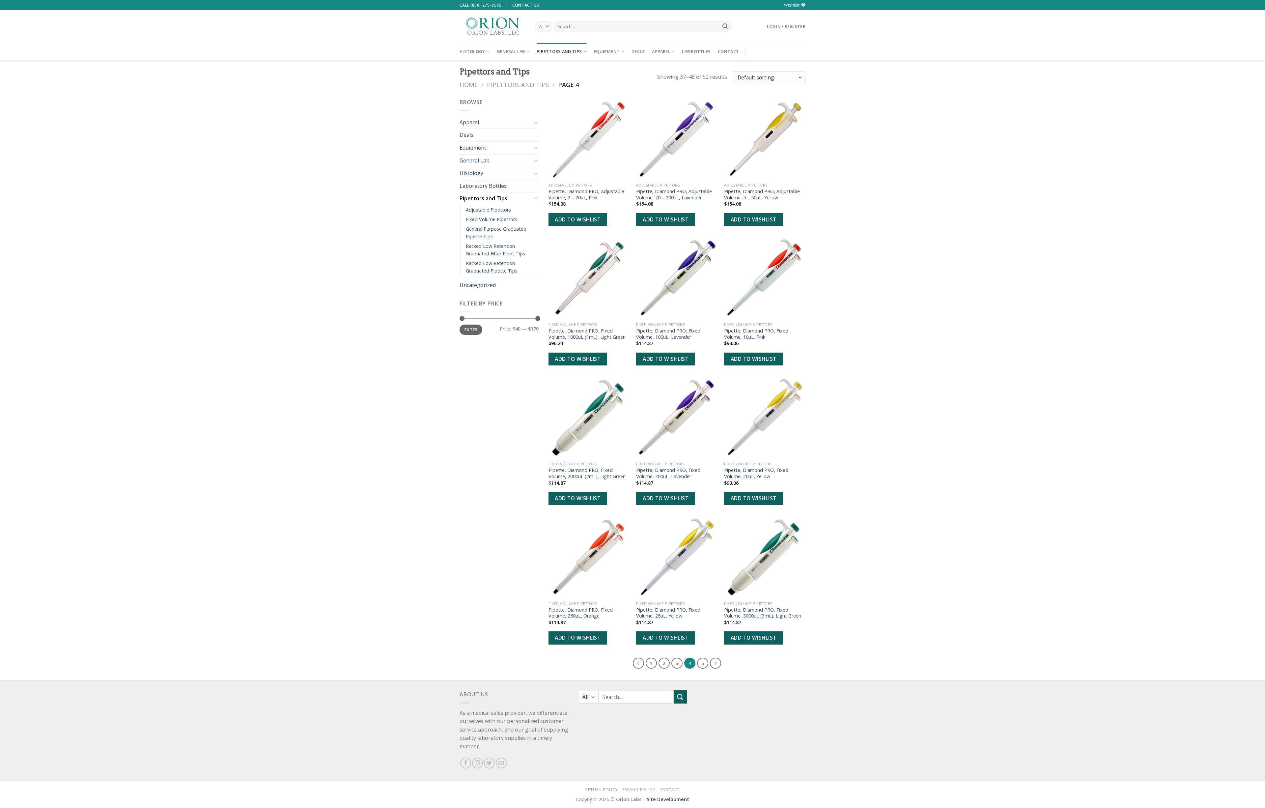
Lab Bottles (696, 51)
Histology (472, 51)
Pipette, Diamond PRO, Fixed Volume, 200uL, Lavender (668, 473)
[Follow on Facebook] (465, 763)
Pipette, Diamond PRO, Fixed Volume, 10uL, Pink (756, 334)
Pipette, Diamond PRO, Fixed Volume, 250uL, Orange (580, 613)
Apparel (661, 51)
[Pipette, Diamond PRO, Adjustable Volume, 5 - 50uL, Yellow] (764, 139)
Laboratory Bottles (483, 185)
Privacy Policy (638, 790)
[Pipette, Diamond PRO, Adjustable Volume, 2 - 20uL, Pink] (589, 139)
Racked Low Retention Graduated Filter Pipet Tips (495, 250)
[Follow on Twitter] (489, 763)
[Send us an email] (501, 763)
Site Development (668, 799)
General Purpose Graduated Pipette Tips (496, 233)
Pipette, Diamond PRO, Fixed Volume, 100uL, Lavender (668, 334)
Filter (470, 329)
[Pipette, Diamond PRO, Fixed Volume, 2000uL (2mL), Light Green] (589, 417)
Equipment (607, 51)
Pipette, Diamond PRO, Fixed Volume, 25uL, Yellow (668, 613)
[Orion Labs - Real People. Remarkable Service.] (492, 26)
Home (469, 84)
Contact (728, 51)
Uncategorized (478, 285)
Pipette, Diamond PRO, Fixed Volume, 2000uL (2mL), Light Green (587, 473)
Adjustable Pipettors (488, 210)
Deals (638, 51)
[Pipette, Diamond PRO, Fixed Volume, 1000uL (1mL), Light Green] (589, 278)
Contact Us (525, 5)
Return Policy (601, 790)
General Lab (511, 51)
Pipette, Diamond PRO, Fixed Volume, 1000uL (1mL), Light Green (587, 334)
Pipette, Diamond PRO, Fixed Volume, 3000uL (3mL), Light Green (762, 613)
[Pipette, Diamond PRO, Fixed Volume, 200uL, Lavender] (676, 417)
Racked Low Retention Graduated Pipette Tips (492, 267)
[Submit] (725, 26)
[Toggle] (536, 123)
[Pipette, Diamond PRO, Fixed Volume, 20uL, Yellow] (764, 417)
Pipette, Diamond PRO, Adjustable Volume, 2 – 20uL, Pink (586, 194)
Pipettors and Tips (559, 51)
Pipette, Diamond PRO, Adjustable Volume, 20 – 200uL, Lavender (674, 194)
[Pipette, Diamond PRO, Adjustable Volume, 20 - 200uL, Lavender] (676, 139)
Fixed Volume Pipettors (491, 219)
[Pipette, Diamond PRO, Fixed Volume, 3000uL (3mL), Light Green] (764, 557)
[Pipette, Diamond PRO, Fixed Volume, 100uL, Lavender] (676, 278)
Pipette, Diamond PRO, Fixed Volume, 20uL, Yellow (756, 473)
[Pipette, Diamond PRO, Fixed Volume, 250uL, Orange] (589, 557)
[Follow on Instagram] (477, 763)
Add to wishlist (578, 219)
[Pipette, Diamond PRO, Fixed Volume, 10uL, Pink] (764, 278)
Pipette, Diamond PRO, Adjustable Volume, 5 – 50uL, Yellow (762, 194)
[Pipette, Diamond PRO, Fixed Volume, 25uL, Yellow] (676, 557)
